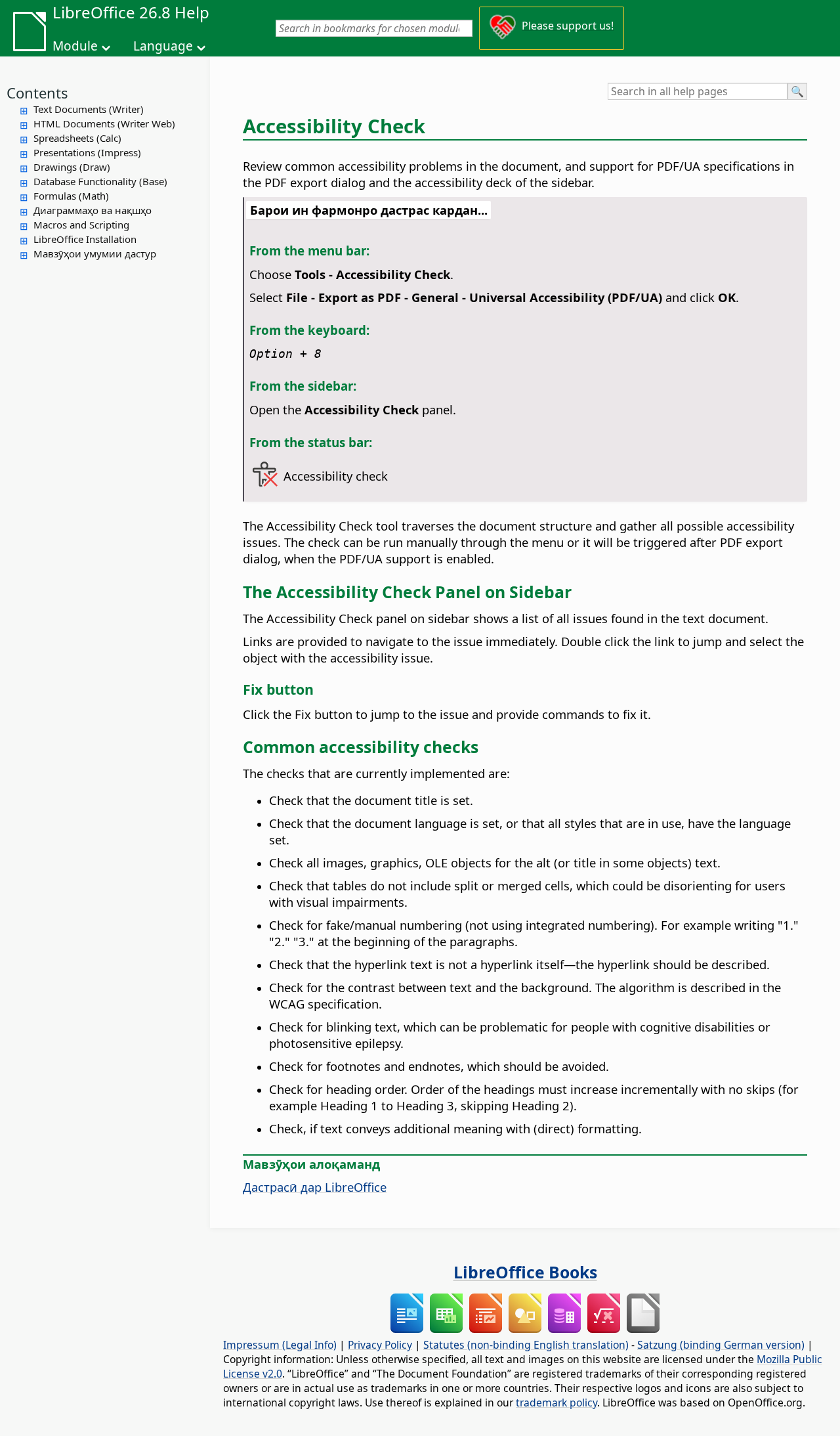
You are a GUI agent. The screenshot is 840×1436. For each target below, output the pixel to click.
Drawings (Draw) (71, 166)
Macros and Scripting (81, 224)
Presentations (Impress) (87, 152)
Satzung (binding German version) (721, 1345)
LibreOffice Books (525, 1272)
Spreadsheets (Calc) (77, 137)
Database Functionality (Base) (100, 181)
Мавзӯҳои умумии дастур (94, 253)
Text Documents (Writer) (88, 109)
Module (75, 45)
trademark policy (556, 1402)
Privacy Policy (380, 1345)
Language (163, 45)
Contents (37, 92)
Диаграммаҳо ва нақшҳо (92, 210)
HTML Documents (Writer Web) (104, 123)
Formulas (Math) (71, 195)
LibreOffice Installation (84, 239)
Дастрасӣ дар (315, 1187)
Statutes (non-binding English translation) (526, 1345)
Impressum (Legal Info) (280, 1345)
